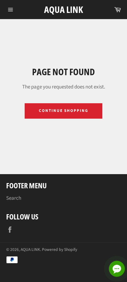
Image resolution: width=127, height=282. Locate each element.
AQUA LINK (63, 9)
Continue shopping (63, 110)
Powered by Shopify (59, 249)
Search (13, 198)
